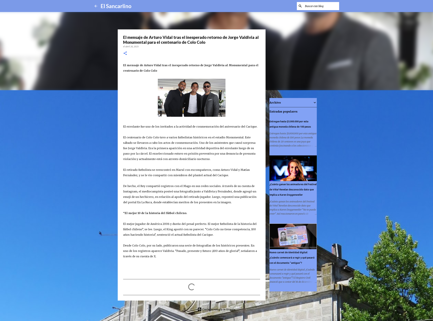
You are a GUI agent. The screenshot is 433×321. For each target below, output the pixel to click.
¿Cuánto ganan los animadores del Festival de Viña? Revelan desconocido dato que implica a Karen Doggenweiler (293, 189)
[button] (125, 53)
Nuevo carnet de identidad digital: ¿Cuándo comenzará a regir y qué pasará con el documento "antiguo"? (291, 257)
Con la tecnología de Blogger (219, 309)
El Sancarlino (116, 6)
